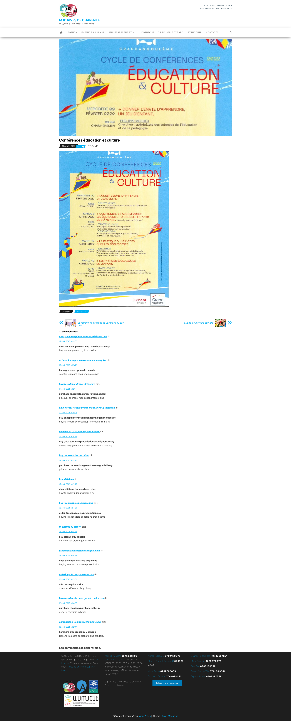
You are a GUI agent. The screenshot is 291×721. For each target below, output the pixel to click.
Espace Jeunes (198, 676)
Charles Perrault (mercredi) (161, 661)
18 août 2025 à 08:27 (68, 603)
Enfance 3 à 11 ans (92, 32)
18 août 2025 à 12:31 (68, 627)
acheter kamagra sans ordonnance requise (82, 360)
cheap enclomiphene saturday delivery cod (83, 336)
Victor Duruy (154, 671)
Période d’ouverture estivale (198, 322)
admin (95, 146)
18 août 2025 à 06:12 (68, 555)
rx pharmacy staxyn (70, 526)
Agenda (72, 32)
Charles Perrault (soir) (201, 656)
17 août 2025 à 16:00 (68, 460)
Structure (195, 32)
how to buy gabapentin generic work (79, 431)
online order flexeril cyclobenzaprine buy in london (87, 407)
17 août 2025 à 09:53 (68, 341)
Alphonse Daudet (156, 656)
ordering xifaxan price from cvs (76, 574)
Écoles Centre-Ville (200, 671)
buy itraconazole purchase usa (76, 502)
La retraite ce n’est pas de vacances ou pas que (101, 324)
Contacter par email (114, 659)
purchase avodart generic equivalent (79, 550)
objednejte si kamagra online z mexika (80, 621)
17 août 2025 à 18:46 (68, 484)
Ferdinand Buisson (157, 676)
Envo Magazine (170, 716)
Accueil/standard (113, 656)
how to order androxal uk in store (77, 384)
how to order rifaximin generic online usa (81, 598)
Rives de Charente (77, 666)
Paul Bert (195, 666)
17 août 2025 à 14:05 (68, 413)
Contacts (212, 32)
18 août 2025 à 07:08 (68, 579)
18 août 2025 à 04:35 (68, 508)
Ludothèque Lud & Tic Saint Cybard (161, 32)
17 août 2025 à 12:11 (67, 389)
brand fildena (66, 479)
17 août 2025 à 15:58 (68, 436)
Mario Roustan (198, 661)
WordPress (145, 716)
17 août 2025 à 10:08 (68, 365)
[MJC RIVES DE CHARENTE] (61, 32)
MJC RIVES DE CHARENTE (79, 20)
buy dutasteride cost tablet (74, 455)
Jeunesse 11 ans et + (121, 32)
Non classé (81, 312)
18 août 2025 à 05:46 (68, 531)
